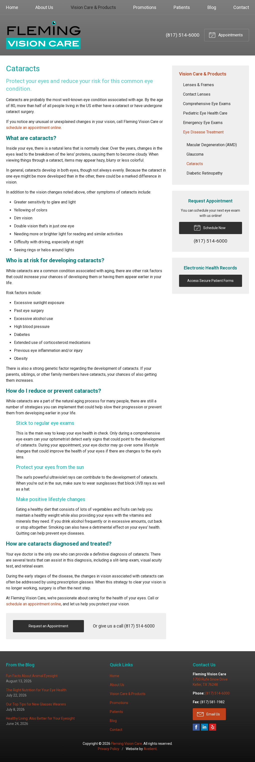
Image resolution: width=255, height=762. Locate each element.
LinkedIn (204, 727)
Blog (211, 7)
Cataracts (195, 163)
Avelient (150, 749)
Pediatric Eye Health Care (205, 113)
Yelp (212, 727)
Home (12, 7)
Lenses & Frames (198, 84)
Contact (241, 7)
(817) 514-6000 (182, 35)
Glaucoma (195, 154)
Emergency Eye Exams (203, 122)
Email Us (213, 714)
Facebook (196, 727)
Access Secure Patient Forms (210, 281)
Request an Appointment (48, 626)
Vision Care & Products (93, 7)
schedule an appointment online (33, 127)
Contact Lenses (196, 94)
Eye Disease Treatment (203, 132)
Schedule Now (214, 228)
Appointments (230, 35)
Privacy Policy (108, 749)
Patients (182, 7)
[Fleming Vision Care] (43, 35)
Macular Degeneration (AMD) (212, 144)
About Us (44, 7)
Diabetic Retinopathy (205, 173)
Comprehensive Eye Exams (207, 103)
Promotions (144, 7)
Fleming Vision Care (126, 744)
